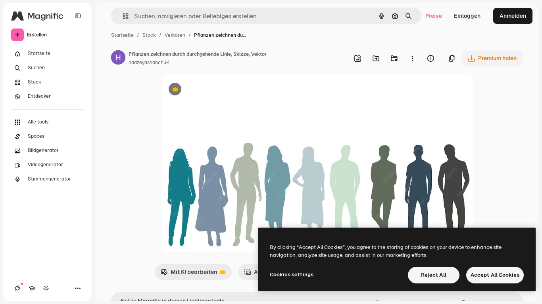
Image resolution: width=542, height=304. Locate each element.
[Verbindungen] (17, 288)
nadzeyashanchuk (149, 62)
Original (211, 90)
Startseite (122, 35)
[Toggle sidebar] (77, 16)
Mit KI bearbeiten (189, 274)
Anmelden (513, 15)
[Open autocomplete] (122, 16)
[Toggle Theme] (46, 288)
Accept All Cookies (495, 275)
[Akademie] (31, 288)
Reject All (433, 275)
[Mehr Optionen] (412, 58)
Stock (149, 35)
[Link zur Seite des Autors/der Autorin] (118, 58)
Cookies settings (291, 274)
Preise (433, 15)
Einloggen (467, 15)
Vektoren (175, 35)
